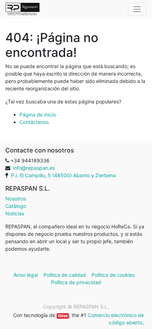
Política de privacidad (76, 282)
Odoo (63, 315)
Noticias (14, 213)
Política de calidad (64, 275)
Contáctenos (34, 122)
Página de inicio (37, 115)
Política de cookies (113, 275)
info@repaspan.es (34, 168)
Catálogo (15, 206)
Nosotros (15, 199)
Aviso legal (26, 275)
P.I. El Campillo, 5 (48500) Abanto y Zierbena (63, 175)
